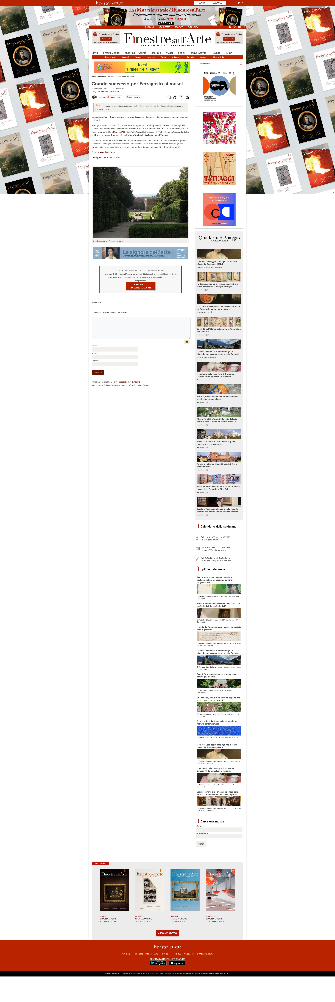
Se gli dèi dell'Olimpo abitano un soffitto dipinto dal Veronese (219, 330)
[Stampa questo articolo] (174, 98)
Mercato (203, 57)
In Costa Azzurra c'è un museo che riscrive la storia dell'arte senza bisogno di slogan (217, 285)
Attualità (125, 57)
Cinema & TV (218, 57)
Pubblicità (193, 27)
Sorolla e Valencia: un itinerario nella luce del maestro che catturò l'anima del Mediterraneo (217, 510)
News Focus (114, 91)
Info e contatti (151, 954)
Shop (229, 53)
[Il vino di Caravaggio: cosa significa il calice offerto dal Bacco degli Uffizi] (219, 254)
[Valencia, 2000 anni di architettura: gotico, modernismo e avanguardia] (219, 434)
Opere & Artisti (111, 53)
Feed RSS (176, 954)
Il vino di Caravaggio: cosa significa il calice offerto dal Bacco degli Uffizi (217, 262)
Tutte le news (110, 57)
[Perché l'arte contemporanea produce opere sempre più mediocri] (219, 684)
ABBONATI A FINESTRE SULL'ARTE (141, 286)
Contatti (179, 27)
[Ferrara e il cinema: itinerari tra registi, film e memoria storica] (219, 457)
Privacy (197, 973)
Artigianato (176, 57)
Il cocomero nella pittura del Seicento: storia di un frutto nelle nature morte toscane (218, 307)
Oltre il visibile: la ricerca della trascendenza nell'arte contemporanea (217, 722)
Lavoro (216, 53)
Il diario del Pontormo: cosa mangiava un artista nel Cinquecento (219, 628)
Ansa (100, 152)
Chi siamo (149, 27)
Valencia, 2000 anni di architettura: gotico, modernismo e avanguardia (216, 442)
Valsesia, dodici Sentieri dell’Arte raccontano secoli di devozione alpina (217, 397)
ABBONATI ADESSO (167, 933)
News (95, 53)
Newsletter (164, 27)
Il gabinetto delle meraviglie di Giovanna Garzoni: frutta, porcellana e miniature (215, 375)
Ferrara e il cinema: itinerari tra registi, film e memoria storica (217, 465)
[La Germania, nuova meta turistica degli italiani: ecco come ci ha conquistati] (219, 707)
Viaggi (169, 53)
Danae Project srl (188, 973)
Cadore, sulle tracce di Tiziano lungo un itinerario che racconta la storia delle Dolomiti (218, 352)
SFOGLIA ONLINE (108, 918)
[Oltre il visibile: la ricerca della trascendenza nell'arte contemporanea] (219, 731)
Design (182, 53)
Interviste (151, 57)
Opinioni (156, 53)
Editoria (190, 57)
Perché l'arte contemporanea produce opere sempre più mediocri (217, 675)
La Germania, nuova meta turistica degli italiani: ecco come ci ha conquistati (218, 699)
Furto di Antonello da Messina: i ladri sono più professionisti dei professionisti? (218, 604)
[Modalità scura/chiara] (187, 98)
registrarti (135, 381)
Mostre (138, 57)
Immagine (96, 157)
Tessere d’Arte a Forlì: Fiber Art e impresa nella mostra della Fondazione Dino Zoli (218, 487)
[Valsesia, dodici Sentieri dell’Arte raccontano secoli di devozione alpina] (219, 389)
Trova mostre (198, 53)
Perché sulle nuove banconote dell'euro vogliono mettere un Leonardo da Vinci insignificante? (215, 580)
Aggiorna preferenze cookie (210, 973)
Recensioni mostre (135, 53)
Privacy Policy (190, 954)
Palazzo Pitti (119, 131)
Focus (163, 57)
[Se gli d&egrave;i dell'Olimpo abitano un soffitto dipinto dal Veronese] (219, 322)
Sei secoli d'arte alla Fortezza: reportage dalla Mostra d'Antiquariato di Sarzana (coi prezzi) (217, 793)
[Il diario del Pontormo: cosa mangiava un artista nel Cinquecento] (219, 636)
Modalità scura (206, 954)
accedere (123, 381)
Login (202, 3)
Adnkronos (110, 152)
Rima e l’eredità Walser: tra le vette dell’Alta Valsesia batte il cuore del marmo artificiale (217, 420)
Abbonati (218, 3)
